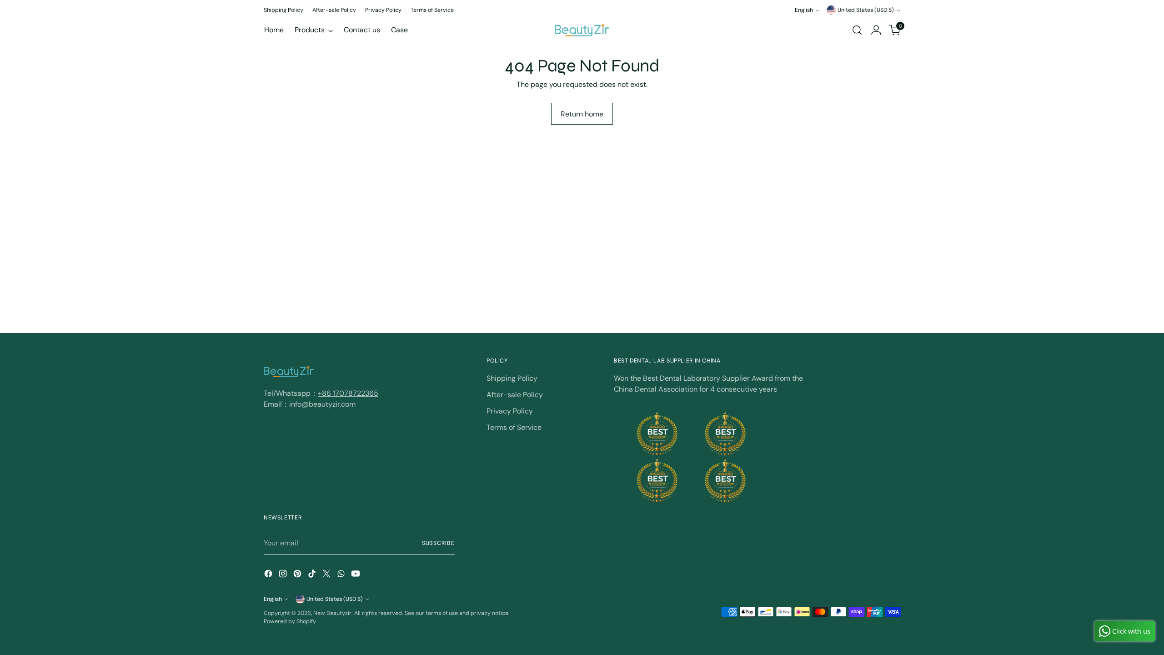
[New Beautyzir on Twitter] (327, 575)
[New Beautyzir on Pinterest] (298, 575)
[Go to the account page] (876, 30)
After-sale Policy (515, 394)
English (804, 10)
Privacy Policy (510, 411)
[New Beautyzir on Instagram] (283, 575)
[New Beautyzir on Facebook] (269, 575)
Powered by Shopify (290, 621)
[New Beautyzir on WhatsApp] (341, 575)
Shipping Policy (512, 378)
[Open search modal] (857, 30)
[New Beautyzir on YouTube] (356, 575)
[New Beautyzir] (582, 30)
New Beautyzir (332, 613)
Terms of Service (514, 427)
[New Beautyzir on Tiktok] (312, 575)
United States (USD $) (866, 10)
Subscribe (438, 543)
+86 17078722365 (348, 393)
